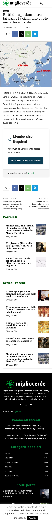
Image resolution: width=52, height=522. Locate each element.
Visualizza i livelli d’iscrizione (26, 160)
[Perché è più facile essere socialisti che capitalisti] (43, 342)
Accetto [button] (32, 518)
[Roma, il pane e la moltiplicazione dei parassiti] (43, 327)
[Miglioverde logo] (26, 384)
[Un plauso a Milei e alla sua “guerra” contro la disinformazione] (41, 247)
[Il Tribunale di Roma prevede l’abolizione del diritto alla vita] (44, 493)
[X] (21, 34)
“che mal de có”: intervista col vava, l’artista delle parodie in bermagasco (38, 205)
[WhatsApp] (28, 34)
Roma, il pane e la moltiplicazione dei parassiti (17, 325)
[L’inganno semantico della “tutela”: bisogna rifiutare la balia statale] (43, 311)
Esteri (6, 11)
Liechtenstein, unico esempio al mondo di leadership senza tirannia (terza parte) (12, 205)
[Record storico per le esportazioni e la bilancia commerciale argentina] (41, 262)
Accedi (31, 173)
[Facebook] (15, 34)
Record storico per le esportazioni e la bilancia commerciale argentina (18, 262)
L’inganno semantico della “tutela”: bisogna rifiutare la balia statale (21, 310)
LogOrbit (17, 411)
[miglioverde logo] (17, 3)
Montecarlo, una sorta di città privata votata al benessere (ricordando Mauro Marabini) (20, 229)
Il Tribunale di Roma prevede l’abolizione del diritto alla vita (18, 492)
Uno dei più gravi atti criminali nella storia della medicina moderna (21, 294)
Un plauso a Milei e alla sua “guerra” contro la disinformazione (19, 246)
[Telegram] (35, 34)
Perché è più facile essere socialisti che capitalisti (20, 340)
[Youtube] (31, 405)
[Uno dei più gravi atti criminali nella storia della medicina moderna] (43, 295)
